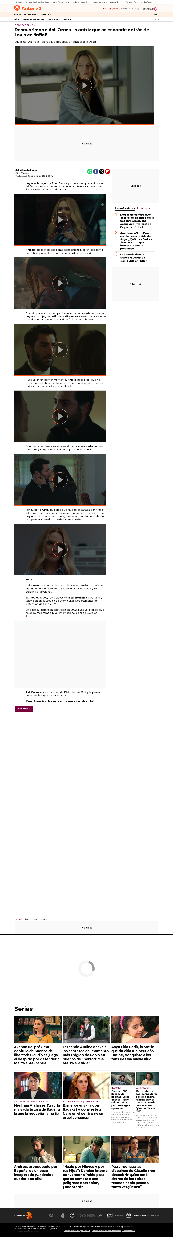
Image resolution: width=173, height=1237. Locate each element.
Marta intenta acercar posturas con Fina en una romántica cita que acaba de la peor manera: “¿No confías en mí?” (146, 1101)
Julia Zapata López (26, 170)
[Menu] (155, 14)
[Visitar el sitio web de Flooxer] (155, 1215)
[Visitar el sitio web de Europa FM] (119, 1215)
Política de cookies (103, 1227)
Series (17, 15)
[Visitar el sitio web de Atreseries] (100, 1215)
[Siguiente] (157, 2)
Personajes (54, 19)
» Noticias (43, 919)
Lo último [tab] (143, 208)
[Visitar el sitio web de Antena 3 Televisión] (53, 1215)
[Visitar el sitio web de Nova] (82, 1215)
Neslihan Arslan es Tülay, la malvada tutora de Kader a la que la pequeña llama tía (37, 1109)
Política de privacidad (84, 1227)
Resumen (116, 1088)
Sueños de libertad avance (154, 2)
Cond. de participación (123, 1227)
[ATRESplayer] (150, 9)
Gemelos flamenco (24, 2)
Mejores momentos (33, 19)
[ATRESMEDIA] (23, 1216)
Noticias (46, 15)
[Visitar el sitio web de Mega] (91, 1215)
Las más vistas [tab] (125, 208)
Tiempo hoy (138, 2)
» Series (27, 919)
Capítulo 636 (143, 1088)
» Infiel (34, 919)
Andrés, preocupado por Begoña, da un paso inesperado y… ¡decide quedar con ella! (36, 1173)
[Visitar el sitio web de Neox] (72, 1215)
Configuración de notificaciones (106, 1231)
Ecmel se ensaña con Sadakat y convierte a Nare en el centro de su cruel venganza (83, 1111)
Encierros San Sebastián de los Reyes (48, 2)
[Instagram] (16, 173)
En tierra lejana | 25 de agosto (81, 1102)
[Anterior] (15, 2)
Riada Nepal (85, 2)
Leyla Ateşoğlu (24, 709)
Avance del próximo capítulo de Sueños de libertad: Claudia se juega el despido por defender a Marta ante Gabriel (36, 1055)
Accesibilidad (128, 1231)
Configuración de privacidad (77, 1231)
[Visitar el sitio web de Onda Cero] (110, 1215)
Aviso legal (68, 1227)
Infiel (16, 19)
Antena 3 (18, 919)
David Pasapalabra (71, 2)
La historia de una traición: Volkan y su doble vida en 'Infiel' (133, 257)
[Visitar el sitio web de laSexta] (63, 1215)
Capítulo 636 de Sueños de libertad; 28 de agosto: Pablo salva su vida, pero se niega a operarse (121, 1100)
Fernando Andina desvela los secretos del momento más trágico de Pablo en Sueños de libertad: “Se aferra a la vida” (86, 1055)
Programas (31, 15)
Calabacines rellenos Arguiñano (103, 2)
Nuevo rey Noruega (124, 2)
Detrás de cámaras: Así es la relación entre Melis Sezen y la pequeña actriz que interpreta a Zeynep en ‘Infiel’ (137, 221)
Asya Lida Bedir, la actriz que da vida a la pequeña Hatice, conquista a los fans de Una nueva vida (132, 1053)
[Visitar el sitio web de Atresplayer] (141, 1215)
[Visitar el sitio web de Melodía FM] (129, 1215)
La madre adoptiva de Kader (31, 1102)
